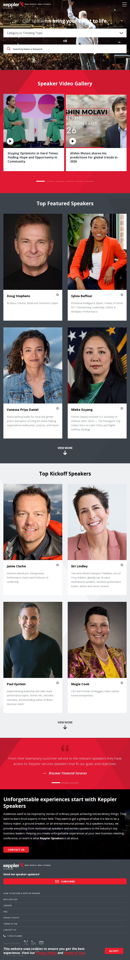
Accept (114, 951)
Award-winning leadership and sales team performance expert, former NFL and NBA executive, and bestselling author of (30, 698)
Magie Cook (80, 684)
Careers (7, 905)
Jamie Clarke (16, 566)
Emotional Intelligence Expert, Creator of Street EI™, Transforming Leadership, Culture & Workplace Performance (97, 307)
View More (65, 448)
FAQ (5, 911)
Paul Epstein (16, 684)
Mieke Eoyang (82, 410)
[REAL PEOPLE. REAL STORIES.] (13, 5)
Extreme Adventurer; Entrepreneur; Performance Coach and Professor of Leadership (27, 577)
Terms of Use (10, 923)
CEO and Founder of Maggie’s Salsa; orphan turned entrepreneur (95, 693)
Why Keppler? (10, 899)
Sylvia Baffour (81, 296)
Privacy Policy (11, 917)
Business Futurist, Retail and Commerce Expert (32, 303)
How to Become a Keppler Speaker (21, 893)
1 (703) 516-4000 (14, 936)
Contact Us (16, 849)
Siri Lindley (79, 566)
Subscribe (67, 881)
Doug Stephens (18, 296)
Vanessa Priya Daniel (22, 410)
